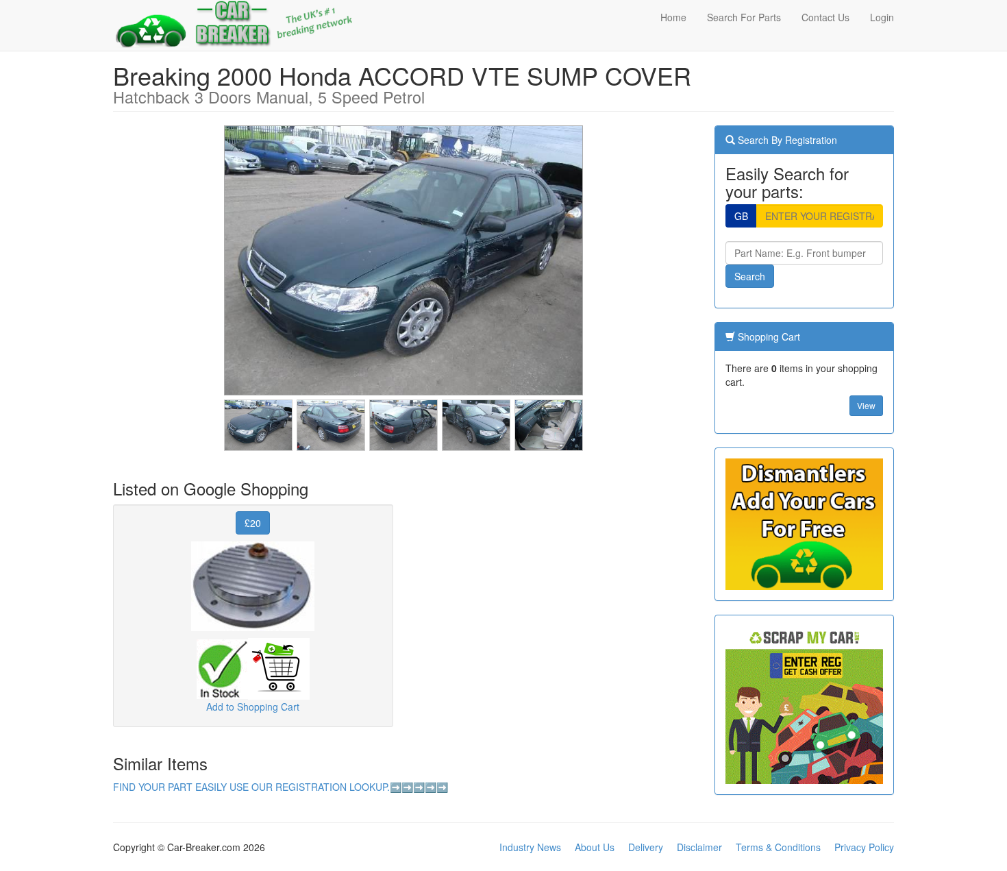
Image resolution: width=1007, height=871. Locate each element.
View (866, 405)
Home (673, 17)
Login (882, 17)
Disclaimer (699, 847)
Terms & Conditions (778, 847)
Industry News (530, 847)
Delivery (645, 847)
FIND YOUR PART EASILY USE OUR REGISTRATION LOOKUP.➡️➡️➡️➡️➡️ (280, 787)
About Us (594, 847)
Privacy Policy (864, 847)
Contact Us (825, 17)
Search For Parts (744, 17)
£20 (253, 523)
